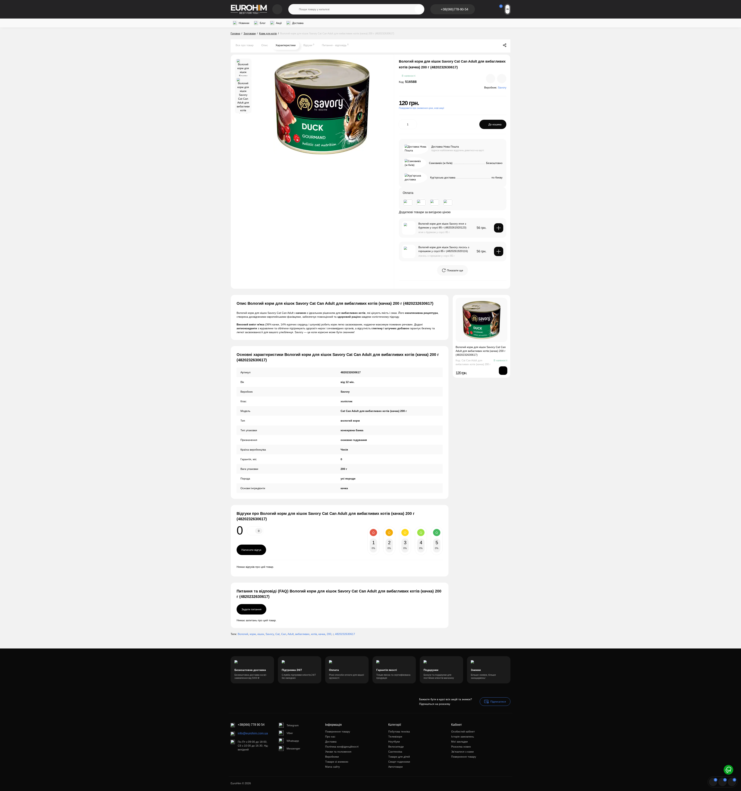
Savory (270, 634)
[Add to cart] (498, 228)
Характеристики (286, 45)
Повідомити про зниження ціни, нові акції (421, 108)
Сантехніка (395, 751)
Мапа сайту (332, 766)
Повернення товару (337, 731)
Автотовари (395, 766)
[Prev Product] (488, 45)
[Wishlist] (501, 78)
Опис (264, 45)
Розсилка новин (461, 746)
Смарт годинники (399, 761)
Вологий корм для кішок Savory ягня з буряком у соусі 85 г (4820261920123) (442, 225)
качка (321, 634)
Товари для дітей (399, 756)
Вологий (243, 634)
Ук (507, 9)
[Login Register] (484, 9)
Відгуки (308, 45)
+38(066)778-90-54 (454, 9)
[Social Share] (505, 45)
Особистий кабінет (463, 731)
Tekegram (293, 725)
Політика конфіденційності (342, 746)
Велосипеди (396, 746)
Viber (290, 733)
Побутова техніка (399, 731)
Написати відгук (251, 549)
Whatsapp (293, 740)
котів (314, 634)
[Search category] (293, 9)
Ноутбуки (394, 741)
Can (283, 634)
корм (253, 634)
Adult (291, 634)
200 (329, 634)
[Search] (419, 9)
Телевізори (395, 736)
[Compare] (490, 78)
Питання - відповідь (335, 45)
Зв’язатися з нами (462, 751)
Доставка (331, 741)
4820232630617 (345, 634)
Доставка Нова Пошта (445, 146)
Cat (277, 634)
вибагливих (302, 634)
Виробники (332, 756)
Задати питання (251, 609)
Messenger (293, 748)
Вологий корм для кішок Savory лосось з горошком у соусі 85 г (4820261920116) (443, 249)
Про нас (330, 736)
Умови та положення (338, 751)
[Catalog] (277, 9)
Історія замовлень (462, 736)
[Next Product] (496, 45)
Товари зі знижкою (336, 761)
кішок (260, 634)
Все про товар (245, 45)
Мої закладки (459, 741)
